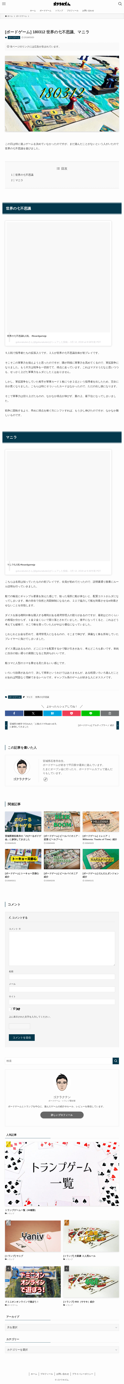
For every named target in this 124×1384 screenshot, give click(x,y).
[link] (45, 779)
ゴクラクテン (22, 779)
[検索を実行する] (116, 1061)
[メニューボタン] (4, 4)
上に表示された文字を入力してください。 (30, 1016)
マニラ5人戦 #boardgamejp (21, 564)
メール (12, 984)
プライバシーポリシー (82, 1374)
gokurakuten (22, 342)
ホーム (34, 1374)
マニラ (19, 180)
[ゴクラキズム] (62, 4)
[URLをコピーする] (110, 713)
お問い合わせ (62, 1374)
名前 (11, 971)
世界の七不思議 (24, 174)
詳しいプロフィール (62, 1115)
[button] (14, 713)
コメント (15, 929)
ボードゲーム (14, 37)
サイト (12, 996)
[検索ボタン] (120, 4)
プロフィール (46, 1374)
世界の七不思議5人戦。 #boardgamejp (26, 336)
